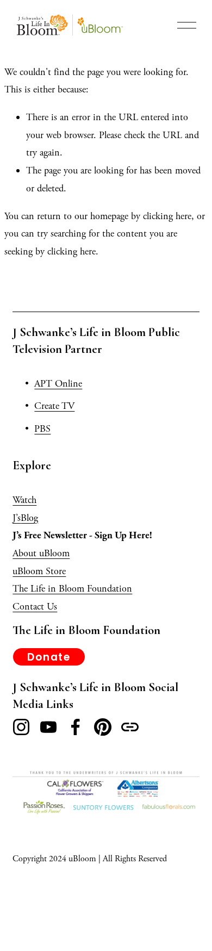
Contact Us (35, 606)
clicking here (167, 216)
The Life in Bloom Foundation (72, 588)
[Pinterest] (102, 727)
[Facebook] (75, 727)
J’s (17, 518)
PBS (42, 428)
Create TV (54, 406)
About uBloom (41, 553)
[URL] (130, 727)
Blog (29, 518)
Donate (49, 657)
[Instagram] (21, 727)
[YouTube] (48, 727)
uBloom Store (39, 571)
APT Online (58, 383)
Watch (24, 500)
